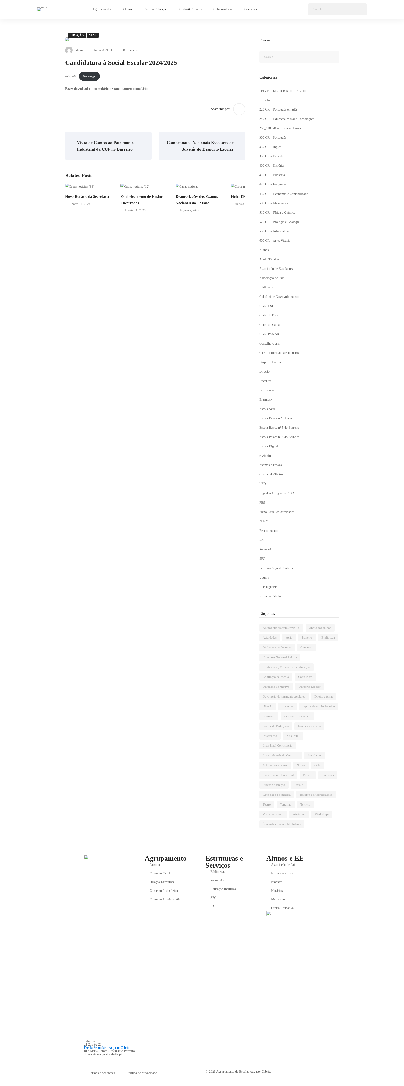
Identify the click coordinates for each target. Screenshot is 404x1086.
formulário (140, 88)
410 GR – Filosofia (272, 175)
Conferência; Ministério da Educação (286, 667)
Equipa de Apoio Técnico (319, 706)
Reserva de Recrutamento (316, 794)
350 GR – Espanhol (272, 156)
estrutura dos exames (297, 716)
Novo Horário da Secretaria (87, 196)
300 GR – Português (272, 137)
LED (262, 483)
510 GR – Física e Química (277, 212)
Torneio (305, 804)
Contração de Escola (276, 677)
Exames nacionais (309, 726)
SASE (93, 35)
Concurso (306, 647)
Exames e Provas (270, 465)
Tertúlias (285, 804)
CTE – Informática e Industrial (279, 353)
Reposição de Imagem (277, 794)
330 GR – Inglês (270, 147)
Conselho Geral (269, 343)
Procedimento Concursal (278, 775)
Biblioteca (266, 287)
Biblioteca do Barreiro (277, 647)
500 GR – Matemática (273, 203)
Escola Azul (267, 409)
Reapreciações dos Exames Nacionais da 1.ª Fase (197, 199)
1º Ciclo (264, 100)
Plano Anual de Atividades (276, 512)
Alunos (264, 250)
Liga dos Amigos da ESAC (277, 493)
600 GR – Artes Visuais (274, 240)
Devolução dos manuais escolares (284, 696)
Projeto (307, 775)
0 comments (130, 50)
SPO (262, 559)
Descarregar (89, 76)
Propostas (328, 775)
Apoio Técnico (269, 259)
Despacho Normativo (276, 686)
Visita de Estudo (270, 596)
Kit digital (292, 735)
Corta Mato (305, 677)
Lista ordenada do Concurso (280, 755)
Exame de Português (276, 726)
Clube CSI (266, 306)
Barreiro (307, 637)
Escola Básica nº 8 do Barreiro (279, 437)
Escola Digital (268, 446)
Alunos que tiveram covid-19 (281, 627)
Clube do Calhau (270, 325)
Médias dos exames (275, 765)
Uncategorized (268, 587)
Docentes (265, 381)
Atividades (270, 637)
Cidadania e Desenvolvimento (279, 296)
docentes (287, 706)
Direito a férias (323, 696)
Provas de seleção (274, 785)
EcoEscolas (266, 390)
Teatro (267, 804)
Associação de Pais (271, 278)
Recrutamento (268, 530)
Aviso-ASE (71, 76)
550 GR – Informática (274, 231)
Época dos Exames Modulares (282, 824)
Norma (301, 765)
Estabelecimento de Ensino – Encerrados (143, 199)
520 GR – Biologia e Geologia (279, 222)
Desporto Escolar (270, 362)
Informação (270, 735)
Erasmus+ (265, 399)
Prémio (298, 785)
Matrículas (314, 755)
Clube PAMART (270, 334)
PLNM (263, 521)
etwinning (265, 455)
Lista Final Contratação (277, 745)
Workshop (299, 814)
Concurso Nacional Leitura (280, 657)
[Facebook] (86, 1059)
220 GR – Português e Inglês (278, 109)
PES (262, 502)
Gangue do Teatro (271, 474)
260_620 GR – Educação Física (280, 128)
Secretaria (265, 549)
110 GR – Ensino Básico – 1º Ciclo (282, 91)
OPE (317, 765)
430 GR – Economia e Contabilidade (283, 194)
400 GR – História (271, 165)
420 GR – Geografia (272, 184)
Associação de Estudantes (276, 268)
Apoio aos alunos (320, 627)
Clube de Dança (269, 315)
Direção (76, 35)
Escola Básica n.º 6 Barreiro (277, 418)
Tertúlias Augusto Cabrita (276, 568)
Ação (289, 637)
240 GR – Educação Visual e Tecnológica (286, 119)
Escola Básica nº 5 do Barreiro (279, 427)
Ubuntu (264, 577)
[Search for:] (337, 9)
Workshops (322, 814)
